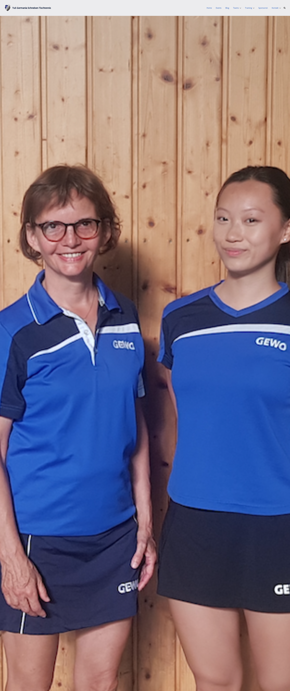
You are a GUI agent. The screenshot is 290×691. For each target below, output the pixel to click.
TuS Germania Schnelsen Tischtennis (31, 7)
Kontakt (275, 8)
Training (248, 8)
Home (209, 8)
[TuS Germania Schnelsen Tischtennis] (8, 8)
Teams (236, 8)
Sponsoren (263, 8)
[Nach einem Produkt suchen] (284, 8)
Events (218, 8)
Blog (227, 8)
